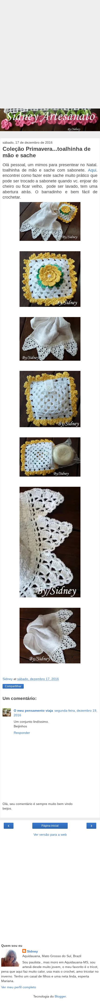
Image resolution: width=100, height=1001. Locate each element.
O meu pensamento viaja (33, 710)
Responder (22, 733)
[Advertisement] (50, 56)
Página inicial (50, 825)
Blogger (60, 996)
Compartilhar (13, 686)
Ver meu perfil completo (18, 987)
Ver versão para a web (50, 834)
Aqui (92, 170)
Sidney (32, 951)
